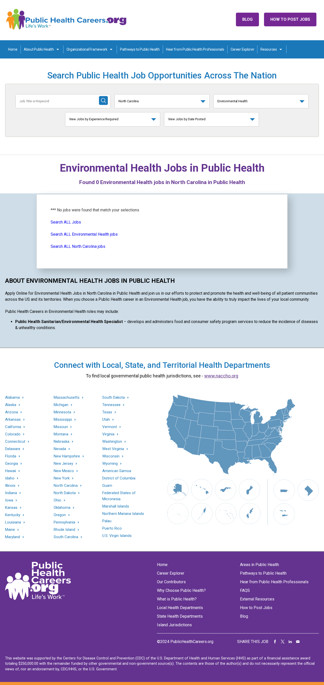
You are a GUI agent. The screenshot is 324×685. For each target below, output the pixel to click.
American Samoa (116, 471)
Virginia (108, 434)
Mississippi (63, 419)
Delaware (12, 449)
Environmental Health (232, 101)
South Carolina (66, 537)
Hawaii (10, 471)
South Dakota (113, 397)
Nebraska (61, 441)
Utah (106, 419)
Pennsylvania (64, 522)
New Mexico (64, 471)
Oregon (60, 515)
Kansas (11, 508)
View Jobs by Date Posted (187, 119)
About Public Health (39, 49)
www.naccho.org (221, 375)
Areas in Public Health (259, 564)
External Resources (257, 599)
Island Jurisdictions (174, 624)
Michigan (61, 405)
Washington (112, 441)
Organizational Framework (87, 49)
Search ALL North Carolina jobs (78, 246)
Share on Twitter (283, 642)
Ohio (57, 500)
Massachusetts (66, 397)
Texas (107, 412)
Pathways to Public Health (140, 49)
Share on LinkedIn (290, 642)
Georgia (11, 463)
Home (12, 49)
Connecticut (15, 441)
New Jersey (63, 463)
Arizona (11, 412)
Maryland (12, 537)
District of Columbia (118, 478)
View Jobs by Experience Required (93, 119)
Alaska (10, 405)
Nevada (60, 449)
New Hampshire (67, 456)
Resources (268, 49)
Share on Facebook (275, 642)
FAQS (245, 590)
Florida (10, 456)
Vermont (109, 427)
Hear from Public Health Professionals (195, 49)
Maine (10, 530)
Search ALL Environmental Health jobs (84, 234)
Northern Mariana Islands (123, 513)
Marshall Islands (115, 506)
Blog (247, 19)
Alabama (12, 397)
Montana (61, 434)
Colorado (13, 434)
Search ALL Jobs (66, 222)
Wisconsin (110, 456)
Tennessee (111, 405)
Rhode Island (64, 530)
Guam (107, 485)
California (13, 427)
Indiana (11, 493)
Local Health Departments (180, 607)
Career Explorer (242, 49)
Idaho (9, 478)
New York (62, 478)
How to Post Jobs (290, 19)
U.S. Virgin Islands (117, 535)
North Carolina (128, 101)
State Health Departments (180, 616)
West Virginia (113, 449)
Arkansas (13, 419)
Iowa (9, 500)
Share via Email (298, 642)
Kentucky (12, 515)
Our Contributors (171, 581)
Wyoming (110, 463)
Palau (106, 521)
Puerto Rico (112, 528)
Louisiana (13, 522)
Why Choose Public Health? (181, 590)
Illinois (10, 485)
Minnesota (62, 412)
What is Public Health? (177, 599)
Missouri (61, 427)
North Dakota (65, 493)
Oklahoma (62, 508)
